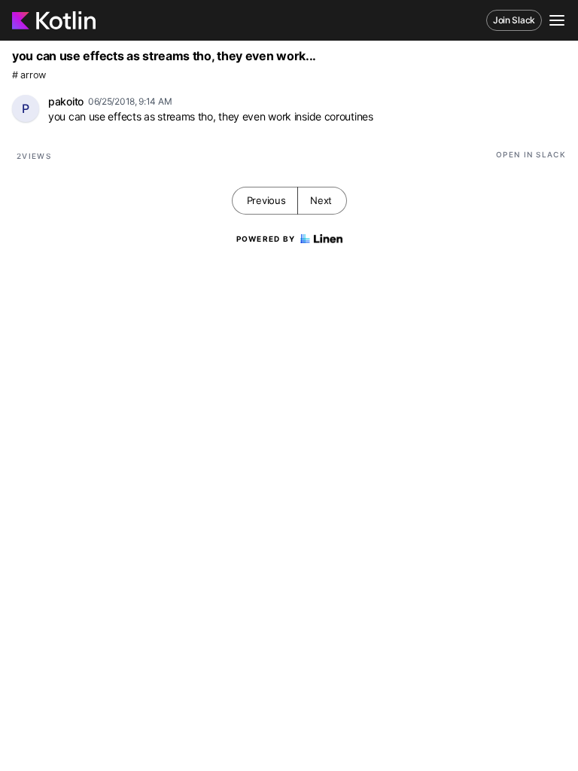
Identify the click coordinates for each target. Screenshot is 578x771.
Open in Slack (531, 154)
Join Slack (514, 20)
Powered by (266, 238)
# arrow (29, 75)
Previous (266, 200)
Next (321, 200)
